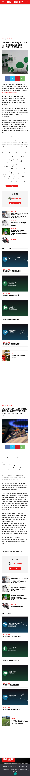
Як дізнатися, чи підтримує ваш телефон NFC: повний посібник (18, 224)
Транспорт (6, 269)
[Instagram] (13, 203)
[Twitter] (12, 78)
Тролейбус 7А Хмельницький (11, 271)
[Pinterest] (17, 78)
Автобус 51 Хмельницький (11, 295)
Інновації (9, 39)
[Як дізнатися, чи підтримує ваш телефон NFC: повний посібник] (6, 223)
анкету (9, 149)
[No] (28, 770)
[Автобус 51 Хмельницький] (15, 284)
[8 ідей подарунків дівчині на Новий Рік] (6, 355)
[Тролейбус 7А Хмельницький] (15, 259)
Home (3, 39)
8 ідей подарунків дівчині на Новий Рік (18, 356)
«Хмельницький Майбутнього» (9, 92)
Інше (12, 353)
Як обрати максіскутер (17, 241)
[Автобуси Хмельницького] (15, 308)
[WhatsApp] (22, 78)
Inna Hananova (16, 198)
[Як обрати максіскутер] (6, 240)
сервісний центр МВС (12, 186)
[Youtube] (19, 203)
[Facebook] (7, 78)
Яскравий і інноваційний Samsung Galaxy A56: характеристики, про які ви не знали (19, 232)
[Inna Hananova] (10, 198)
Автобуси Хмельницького (11, 320)
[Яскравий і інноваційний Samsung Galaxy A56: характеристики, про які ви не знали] (6, 231)
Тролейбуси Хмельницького (11, 344)
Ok (15, 773)
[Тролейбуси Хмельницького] (15, 332)
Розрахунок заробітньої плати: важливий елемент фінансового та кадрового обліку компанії (19, 215)
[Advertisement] (15, 20)
